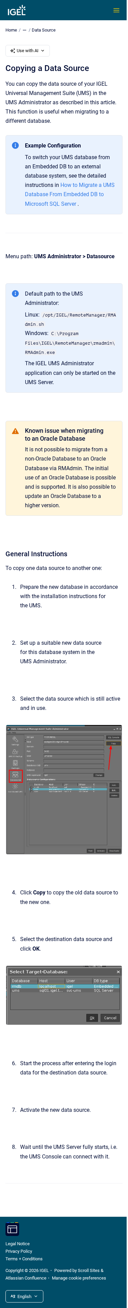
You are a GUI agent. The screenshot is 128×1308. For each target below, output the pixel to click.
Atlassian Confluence (25, 1278)
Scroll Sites (89, 1270)
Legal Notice (17, 1243)
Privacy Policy (18, 1251)
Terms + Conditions (24, 1258)
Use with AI (28, 50)
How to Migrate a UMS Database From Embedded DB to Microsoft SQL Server (70, 194)
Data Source (44, 30)
